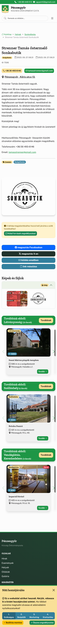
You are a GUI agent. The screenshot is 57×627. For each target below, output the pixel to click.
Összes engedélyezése (43, 622)
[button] (17, 298)
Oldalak (6, 572)
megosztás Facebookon (29, 247)
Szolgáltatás (30, 34)
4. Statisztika (48, 615)
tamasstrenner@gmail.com (40, 71)
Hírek (4, 558)
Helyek (18, 34)
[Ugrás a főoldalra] (5, 9)
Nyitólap (7, 34)
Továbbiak (46, 320)
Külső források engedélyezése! (21, 233)
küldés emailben (29, 260)
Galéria (5, 576)
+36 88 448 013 (25, 2)
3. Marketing (34, 615)
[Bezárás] (53, 590)
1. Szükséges (9, 615)
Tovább (41, 371)
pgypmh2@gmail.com (45, 2)
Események (8, 563)
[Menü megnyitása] (52, 18)
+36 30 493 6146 (13, 71)
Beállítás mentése (13, 622)
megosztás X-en (29, 253)
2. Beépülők (21, 615)
